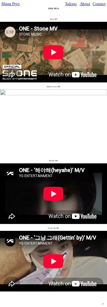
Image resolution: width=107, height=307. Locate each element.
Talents (71, 3)
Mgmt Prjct (10, 3)
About (85, 3)
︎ (103, 303)
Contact (99, 3)
